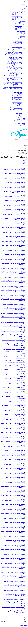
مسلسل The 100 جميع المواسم (15, 57)
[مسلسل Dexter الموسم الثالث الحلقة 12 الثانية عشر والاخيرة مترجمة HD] (13, 492)
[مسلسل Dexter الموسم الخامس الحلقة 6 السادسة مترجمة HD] (13, 608)
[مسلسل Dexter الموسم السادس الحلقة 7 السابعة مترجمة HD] (13, 305)
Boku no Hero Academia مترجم (15, 107)
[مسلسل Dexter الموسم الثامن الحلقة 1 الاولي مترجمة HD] (13, 314)
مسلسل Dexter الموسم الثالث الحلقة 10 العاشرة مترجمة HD (14, 478)
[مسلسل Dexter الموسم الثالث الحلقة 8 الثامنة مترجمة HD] (13, 465)
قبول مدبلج (20, 114)
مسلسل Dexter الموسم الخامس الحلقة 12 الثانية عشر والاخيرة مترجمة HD (14, 361)
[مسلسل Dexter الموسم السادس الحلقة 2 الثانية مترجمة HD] (13, 411)
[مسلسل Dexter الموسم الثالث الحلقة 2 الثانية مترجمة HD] (13, 323)
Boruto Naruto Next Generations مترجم (14, 95)
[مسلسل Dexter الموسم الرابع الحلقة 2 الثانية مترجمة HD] (13, 260)
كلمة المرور (24, 152)
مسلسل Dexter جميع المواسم (16, 77)
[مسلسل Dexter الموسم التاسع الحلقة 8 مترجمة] (14, 599)
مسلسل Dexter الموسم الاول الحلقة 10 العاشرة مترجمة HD (15, 183)
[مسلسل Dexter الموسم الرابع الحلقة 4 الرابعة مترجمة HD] (13, 402)
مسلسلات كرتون (21, 89)
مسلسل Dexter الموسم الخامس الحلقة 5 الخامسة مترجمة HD (14, 379)
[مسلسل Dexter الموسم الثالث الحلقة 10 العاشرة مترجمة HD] (13, 474)
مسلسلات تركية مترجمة (17, 46)
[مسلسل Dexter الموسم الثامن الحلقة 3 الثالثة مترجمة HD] (13, 501)
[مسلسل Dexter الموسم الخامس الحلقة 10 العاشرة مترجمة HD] (13, 456)
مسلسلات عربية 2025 (20, 123)
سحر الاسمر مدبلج (18, 115)
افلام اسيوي (22, 36)
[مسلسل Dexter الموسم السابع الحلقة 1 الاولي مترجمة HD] (13, 296)
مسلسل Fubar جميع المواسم (16, 72)
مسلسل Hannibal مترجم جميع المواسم (13, 80)
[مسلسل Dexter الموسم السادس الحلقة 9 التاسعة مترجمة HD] (13, 215)
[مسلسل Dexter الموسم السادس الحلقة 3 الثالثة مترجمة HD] (13, 519)
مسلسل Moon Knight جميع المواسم (14, 67)
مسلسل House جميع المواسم (16, 68)
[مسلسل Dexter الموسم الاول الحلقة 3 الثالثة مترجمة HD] (13, 269)
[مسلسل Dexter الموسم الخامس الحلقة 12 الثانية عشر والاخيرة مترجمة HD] (13, 358)
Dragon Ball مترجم (18, 100)
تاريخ (24, 162)
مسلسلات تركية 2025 (20, 124)
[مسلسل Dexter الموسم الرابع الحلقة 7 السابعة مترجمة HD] (13, 367)
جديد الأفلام (22, 9)
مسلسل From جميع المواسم (16, 73)
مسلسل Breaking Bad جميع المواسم (14, 78)
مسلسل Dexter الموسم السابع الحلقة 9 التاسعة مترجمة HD (15, 594)
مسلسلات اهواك (21, 38)
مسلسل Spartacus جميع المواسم (15, 60)
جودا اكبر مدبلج (19, 113)
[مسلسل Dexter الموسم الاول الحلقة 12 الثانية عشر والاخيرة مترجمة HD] (13, 546)
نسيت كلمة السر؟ (18, 153)
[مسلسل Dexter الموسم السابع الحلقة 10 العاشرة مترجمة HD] (13, 582)
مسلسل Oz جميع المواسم (16, 64)
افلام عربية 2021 (18, 23)
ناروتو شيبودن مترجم (17, 94)
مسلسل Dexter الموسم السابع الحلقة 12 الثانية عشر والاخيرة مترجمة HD (13, 290)
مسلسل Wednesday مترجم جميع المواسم (13, 87)
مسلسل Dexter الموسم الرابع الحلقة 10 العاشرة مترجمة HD (14, 254)
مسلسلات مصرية (18, 41)
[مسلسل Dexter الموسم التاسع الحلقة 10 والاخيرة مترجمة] (13, 206)
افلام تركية (22, 32)
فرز (24, 160)
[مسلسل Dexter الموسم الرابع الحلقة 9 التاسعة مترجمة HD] (13, 483)
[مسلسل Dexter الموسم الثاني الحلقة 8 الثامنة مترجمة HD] (13, 385)
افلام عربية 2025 (21, 125)
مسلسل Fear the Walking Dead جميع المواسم (12, 75)
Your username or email (22, 150)
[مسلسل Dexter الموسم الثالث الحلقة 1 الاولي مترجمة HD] (13, 332)
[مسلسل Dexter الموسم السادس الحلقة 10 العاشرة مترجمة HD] (13, 447)
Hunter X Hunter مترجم (17, 102)
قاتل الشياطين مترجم (17, 103)
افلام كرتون (22, 34)
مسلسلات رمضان (21, 11)
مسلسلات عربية (18, 39)
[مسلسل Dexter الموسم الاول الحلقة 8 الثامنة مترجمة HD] (13, 573)
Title (24, 166)
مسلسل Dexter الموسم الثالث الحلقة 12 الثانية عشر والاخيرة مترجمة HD (13, 496)
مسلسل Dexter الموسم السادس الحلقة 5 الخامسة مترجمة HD (14, 344)
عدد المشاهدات (21, 163)
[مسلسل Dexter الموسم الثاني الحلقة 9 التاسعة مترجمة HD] (13, 278)
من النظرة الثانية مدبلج (17, 116)
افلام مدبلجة (22, 37)
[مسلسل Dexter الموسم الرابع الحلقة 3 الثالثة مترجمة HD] (13, 564)
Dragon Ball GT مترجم (17, 97)
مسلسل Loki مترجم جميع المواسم (14, 82)
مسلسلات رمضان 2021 (17, 19)
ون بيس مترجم (19, 90)
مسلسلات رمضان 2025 (17, 13)
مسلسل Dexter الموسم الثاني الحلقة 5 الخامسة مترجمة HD (15, 540)
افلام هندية (22, 33)
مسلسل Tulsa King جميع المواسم (15, 52)
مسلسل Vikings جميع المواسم (15, 51)
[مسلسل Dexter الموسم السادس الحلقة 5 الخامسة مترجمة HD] (13, 341)
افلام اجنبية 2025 (18, 27)
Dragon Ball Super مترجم (16, 99)
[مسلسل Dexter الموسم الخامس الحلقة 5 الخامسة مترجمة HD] (13, 376)
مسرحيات (23, 118)
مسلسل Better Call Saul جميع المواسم (14, 79)
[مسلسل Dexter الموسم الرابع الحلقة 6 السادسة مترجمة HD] (13, 197)
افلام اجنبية (22, 24)
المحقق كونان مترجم (17, 92)
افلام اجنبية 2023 (18, 29)
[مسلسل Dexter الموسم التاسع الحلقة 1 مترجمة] (14, 349)
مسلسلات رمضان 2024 (17, 16)
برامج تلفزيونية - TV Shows (19, 120)
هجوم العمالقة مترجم (17, 105)
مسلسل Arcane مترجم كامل (16, 109)
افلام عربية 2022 (18, 22)
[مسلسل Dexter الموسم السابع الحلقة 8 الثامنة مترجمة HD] (13, 528)
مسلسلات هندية (21, 112)
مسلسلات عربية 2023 (17, 42)
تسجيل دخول (24, 153)
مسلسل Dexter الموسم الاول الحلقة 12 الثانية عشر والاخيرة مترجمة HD (13, 549)
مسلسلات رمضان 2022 (17, 18)
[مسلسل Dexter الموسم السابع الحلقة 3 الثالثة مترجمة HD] (13, 393)
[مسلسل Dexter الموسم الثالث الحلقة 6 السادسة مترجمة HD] (13, 233)
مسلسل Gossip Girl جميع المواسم (15, 69)
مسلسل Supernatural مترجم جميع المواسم (13, 85)
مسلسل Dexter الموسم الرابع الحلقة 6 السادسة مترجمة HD (15, 201)
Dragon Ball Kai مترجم (17, 98)
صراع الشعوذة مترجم (17, 104)
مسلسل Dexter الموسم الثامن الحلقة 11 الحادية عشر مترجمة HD (14, 192)
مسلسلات (23, 2)
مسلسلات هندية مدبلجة (20, 121)
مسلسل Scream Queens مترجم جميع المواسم (12, 84)
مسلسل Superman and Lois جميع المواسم (13, 59)
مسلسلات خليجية (18, 43)
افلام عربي (22, 21)
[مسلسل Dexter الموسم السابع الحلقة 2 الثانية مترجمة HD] (13, 438)
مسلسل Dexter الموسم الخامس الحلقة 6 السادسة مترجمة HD (14, 611)
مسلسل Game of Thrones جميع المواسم (13, 70)
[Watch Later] (21, 168)
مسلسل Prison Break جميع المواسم (14, 63)
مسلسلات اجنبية (21, 48)
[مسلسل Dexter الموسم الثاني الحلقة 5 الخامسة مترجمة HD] (13, 537)
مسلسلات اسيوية (21, 110)
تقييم (24, 164)
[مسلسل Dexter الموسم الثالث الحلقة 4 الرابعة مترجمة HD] (13, 429)
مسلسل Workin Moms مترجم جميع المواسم (12, 88)
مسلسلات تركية (21, 44)
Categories (25, 6)
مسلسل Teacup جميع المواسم (15, 58)
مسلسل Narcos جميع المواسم (15, 65)
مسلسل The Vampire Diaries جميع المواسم (13, 54)
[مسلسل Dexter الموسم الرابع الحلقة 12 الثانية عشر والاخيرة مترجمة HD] (13, 510)
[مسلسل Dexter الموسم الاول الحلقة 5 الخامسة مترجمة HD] (13, 555)
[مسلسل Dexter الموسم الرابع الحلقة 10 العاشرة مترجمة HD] (13, 251)
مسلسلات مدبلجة (21, 119)
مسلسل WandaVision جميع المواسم (14, 49)
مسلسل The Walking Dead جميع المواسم (13, 53)
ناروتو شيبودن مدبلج (18, 108)
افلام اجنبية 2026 (18, 26)
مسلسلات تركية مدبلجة (17, 47)
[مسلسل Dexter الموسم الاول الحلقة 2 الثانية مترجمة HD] (13, 224)
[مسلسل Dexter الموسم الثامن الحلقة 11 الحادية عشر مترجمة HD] (13, 188)
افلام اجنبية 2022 (18, 28)
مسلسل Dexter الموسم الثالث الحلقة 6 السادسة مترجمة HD (15, 237)
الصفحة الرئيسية (21, 1)
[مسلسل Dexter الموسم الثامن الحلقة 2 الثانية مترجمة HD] (13, 242)
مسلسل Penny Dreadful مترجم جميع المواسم (12, 83)
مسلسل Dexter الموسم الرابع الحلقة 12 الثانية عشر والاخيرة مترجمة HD (13, 514)
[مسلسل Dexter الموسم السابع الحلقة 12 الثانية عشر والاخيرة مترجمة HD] (13, 287)
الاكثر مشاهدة (22, 8)
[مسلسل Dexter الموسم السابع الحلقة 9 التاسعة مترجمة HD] (13, 591)
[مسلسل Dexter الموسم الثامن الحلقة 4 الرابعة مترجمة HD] (13, 420)
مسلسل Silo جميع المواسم (16, 62)
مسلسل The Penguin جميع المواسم (14, 55)
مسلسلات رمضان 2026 (17, 12)
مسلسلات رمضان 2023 (17, 17)
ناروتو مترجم (19, 93)
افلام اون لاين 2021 (21, 31)
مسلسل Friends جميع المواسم (15, 74)
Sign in (23, 4)
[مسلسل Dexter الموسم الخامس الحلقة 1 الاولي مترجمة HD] (13, 170)
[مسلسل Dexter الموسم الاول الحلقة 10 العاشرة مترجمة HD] (13, 179)
